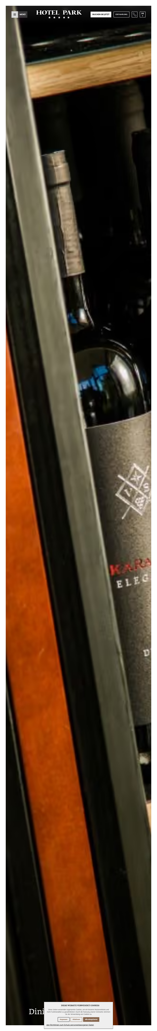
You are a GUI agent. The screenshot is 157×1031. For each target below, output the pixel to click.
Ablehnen (76, 1019)
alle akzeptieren (91, 1019)
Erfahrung (121, 14)
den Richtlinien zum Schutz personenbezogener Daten (70, 1025)
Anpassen (63, 1019)
